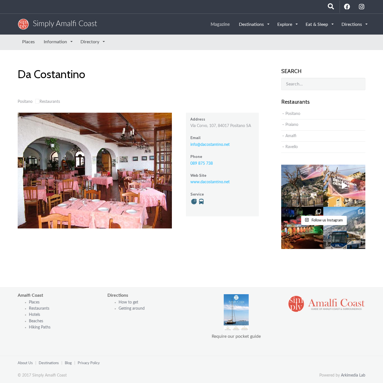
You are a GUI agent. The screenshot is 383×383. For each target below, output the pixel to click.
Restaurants (50, 102)
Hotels (34, 315)
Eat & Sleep (317, 24)
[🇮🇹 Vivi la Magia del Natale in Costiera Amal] (302, 228)
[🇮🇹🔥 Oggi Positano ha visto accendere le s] (302, 186)
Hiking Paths (39, 327)
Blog (68, 363)
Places (28, 42)
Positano (25, 102)
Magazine (220, 24)
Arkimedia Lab (353, 375)
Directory (90, 42)
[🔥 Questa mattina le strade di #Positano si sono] (344, 186)
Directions (352, 24)
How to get (128, 302)
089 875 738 (201, 164)
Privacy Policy (89, 363)
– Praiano (290, 125)
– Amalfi (289, 136)
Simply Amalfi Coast (63, 24)
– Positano (291, 114)
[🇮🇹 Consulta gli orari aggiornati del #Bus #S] (344, 228)
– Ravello (290, 147)
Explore (285, 24)
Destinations (252, 24)
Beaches (36, 321)
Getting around (132, 309)
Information (56, 42)
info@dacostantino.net (210, 145)
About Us (25, 363)
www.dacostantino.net (210, 182)
